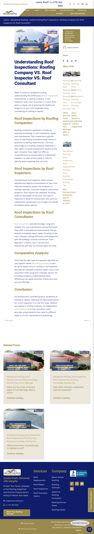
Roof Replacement (70, 36)
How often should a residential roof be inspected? (76, 119)
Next (86, 320)
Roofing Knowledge (69, 40)
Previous (9, 320)
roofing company (42, 263)
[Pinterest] (76, 61)
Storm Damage (26, 383)
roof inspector (20, 309)
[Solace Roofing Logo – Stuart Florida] (10, 11)
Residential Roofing (19, 20)
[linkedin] (87, 4)
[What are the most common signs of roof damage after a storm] (67, 72)
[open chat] (89, 529)
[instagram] (78, 4)
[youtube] (82, 4)
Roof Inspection (79, 377)
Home (6, 20)
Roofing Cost (30, 438)
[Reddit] (72, 61)
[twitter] (74, 4)
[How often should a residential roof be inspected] (75, 72)
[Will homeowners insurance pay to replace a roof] (67, 143)
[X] (67, 61)
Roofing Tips (12, 383)
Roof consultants (22, 224)
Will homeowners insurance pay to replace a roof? (22, 447)
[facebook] (70, 4)
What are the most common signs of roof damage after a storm (67, 123)
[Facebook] (63, 61)
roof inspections (51, 96)
